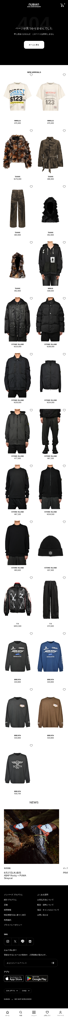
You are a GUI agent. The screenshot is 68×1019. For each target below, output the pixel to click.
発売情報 (7, 868)
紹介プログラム (10, 900)
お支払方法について (45, 900)
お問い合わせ (42, 915)
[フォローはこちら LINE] (22, 941)
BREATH (17, 679)
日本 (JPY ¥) (10, 991)
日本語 (24, 991)
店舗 (6, 905)
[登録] (52, 963)
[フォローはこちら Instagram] (7, 941)
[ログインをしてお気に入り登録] (30, 76)
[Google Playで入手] (37, 978)
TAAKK (17, 177)
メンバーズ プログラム (13, 895)
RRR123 (17, 121)
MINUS (50, 288)
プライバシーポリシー (13, 925)
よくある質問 (42, 895)
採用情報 (7, 910)
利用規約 (7, 920)
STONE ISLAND (17, 344)
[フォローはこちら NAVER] (30, 941)
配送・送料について (45, 905)
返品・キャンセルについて (48, 910)
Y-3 (17, 624)
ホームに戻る (34, 45)
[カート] (62, 5)
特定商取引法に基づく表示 (15, 915)
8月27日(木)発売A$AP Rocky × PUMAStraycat (15, 875)
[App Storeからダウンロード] (14, 978)
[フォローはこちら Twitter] (15, 941)
